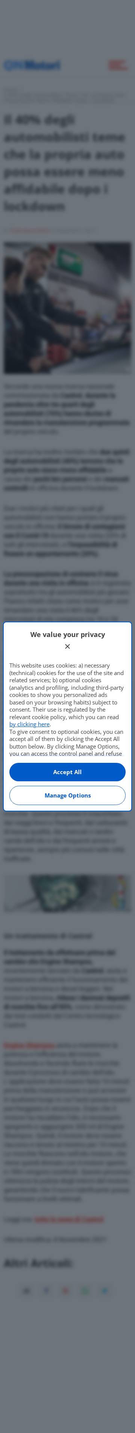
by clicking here (29, 724)
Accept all (67, 772)
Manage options (68, 795)
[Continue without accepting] (67, 646)
